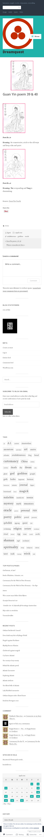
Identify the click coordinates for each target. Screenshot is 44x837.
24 (6, 800)
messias (30, 497)
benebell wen (7, 765)
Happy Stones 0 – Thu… (16, 729)
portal (26, 517)
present (34, 517)
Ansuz (5, 590)
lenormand (7, 491)
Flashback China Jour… (16, 716)
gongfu (32, 474)
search (31, 534)
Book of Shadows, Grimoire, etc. (13, 575)
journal (24, 485)
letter (15, 492)
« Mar (4, 804)
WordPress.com (8, 368)
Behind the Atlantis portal (11, 665)
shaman (9, 540)
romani (12, 534)
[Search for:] (22, 380)
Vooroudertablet (8, 615)
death (14, 467)
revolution (36, 529)
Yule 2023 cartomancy (22, 724)
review (27, 528)
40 (4, 443)
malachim (9, 497)
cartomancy (11, 461)
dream (28, 467)
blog (29, 455)
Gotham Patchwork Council (11, 630)
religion (18, 528)
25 (12, 800)
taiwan (37, 548)
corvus (6, 468)
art (25, 449)
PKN (35, 510)
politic (17, 517)
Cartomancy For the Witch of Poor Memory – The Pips (20, 585)
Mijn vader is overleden (10, 610)
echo (35, 468)
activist (16, 443)
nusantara (29, 503)
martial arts (20, 498)
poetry (8, 517)
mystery (8, 503)
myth (18, 503)
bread (36, 455)
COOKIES (36, 828)
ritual (6, 534)
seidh (38, 534)
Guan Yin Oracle (15, 201)
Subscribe (8, 412)
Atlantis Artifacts (8, 680)
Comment (33, 281)
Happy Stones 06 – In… (16, 735)
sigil (18, 541)
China (24, 461)
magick (23, 491)
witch (27, 553)
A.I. (10, 443)
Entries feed (7, 358)
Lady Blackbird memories (11, 690)
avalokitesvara (11, 236)
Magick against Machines (11, 640)
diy (21, 467)
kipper (32, 485)
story (7, 226)
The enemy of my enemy (11, 660)
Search (19, 7)
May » (9, 804)
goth (5, 479)
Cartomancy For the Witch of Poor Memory (17, 580)
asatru (33, 449)
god (12, 473)
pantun (16, 511)
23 (38, 796)
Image (5, 12)
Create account (8, 348)
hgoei (9, 233)
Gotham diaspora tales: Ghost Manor (14, 695)
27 (22, 800)
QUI (31, 523)
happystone (21, 479)
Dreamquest (13, 51)
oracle (27, 236)
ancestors (8, 449)
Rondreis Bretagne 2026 (11, 701)
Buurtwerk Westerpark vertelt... (13, 760)
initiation (14, 485)
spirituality (11, 547)
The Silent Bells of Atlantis (11, 685)
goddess (20, 236)
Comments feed (8, 363)
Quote (16, 12)
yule (34, 554)
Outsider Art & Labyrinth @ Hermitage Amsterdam (19, 605)
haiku (13, 479)
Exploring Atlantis (8, 675)
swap (22, 548)
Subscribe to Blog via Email (15, 391)
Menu (37, 36)
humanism (6, 485)
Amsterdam (26, 443)
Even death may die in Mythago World (15, 635)
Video (21, 12)
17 (6, 796)
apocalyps (18, 450)
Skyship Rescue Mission (10, 645)
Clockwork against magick (11, 650)
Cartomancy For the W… (17, 741)
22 (31, 796)
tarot (6, 553)
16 (38, 792)
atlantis (6, 455)
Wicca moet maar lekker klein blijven (15, 595)
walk (12, 553)
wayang (19, 554)
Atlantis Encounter (9, 670)
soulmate (26, 541)
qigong (17, 523)
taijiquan (29, 548)
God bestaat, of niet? (9, 570)
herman (30, 479)
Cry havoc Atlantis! (9, 655)
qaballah (8, 522)
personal (25, 510)
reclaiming (7, 529)
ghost (5, 474)
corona (32, 462)
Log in (5, 353)
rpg (18, 534)
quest (25, 522)
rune (25, 534)
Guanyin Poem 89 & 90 (10, 600)
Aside (10, 12)
